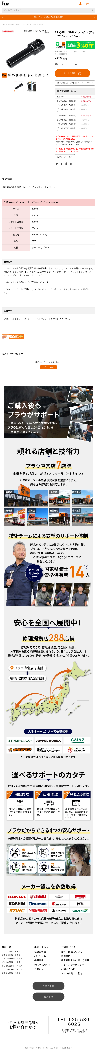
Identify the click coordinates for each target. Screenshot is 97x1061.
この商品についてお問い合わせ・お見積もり (76, 83)
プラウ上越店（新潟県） (12, 951)
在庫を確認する (66, 91)
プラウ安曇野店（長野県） (13, 966)
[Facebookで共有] (61, 163)
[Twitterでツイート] (57, 163)
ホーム (3, 24)
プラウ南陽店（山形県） (12, 962)
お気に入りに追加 (64, 157)
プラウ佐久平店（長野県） (13, 969)
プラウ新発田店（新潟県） (13, 959)
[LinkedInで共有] (71, 163)
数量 (56, 64)
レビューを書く (48, 367)
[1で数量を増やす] (76, 64)
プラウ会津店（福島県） (12, 973)
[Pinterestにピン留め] (66, 163)
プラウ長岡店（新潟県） (12, 955)
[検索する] (92, 10)
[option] (26, 53)
